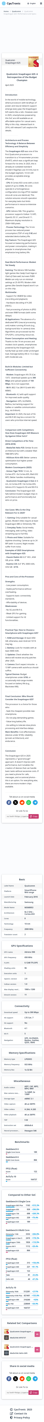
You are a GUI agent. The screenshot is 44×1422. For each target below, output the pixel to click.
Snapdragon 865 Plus (14, 1205)
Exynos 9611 (11, 1246)
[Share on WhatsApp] (28, 802)
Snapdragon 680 (12, 1299)
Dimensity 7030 (12, 1291)
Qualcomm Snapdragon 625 (22, 1331)
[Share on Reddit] (22, 802)
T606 (8, 1275)
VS (37, 1334)
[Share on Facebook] (8, 802)
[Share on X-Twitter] (15, 802)
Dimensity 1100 (12, 1234)
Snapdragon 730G (13, 1242)
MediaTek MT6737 (18, 1337)
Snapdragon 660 (12, 1267)
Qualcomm (16, 11)
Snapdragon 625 (12, 1222)
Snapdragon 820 (12, 1263)
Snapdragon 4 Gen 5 (14, 1238)
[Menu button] (41, 3)
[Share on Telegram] (35, 802)
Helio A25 (10, 1279)
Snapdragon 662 (12, 1217)
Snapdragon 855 (12, 1209)
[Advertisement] (22, 33)
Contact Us (20, 1413)
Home (6, 11)
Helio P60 (9, 1304)
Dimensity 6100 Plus (14, 1295)
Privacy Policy (22, 1417)
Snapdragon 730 (12, 1213)
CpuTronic (13, 3)
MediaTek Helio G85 (18, 1353)
